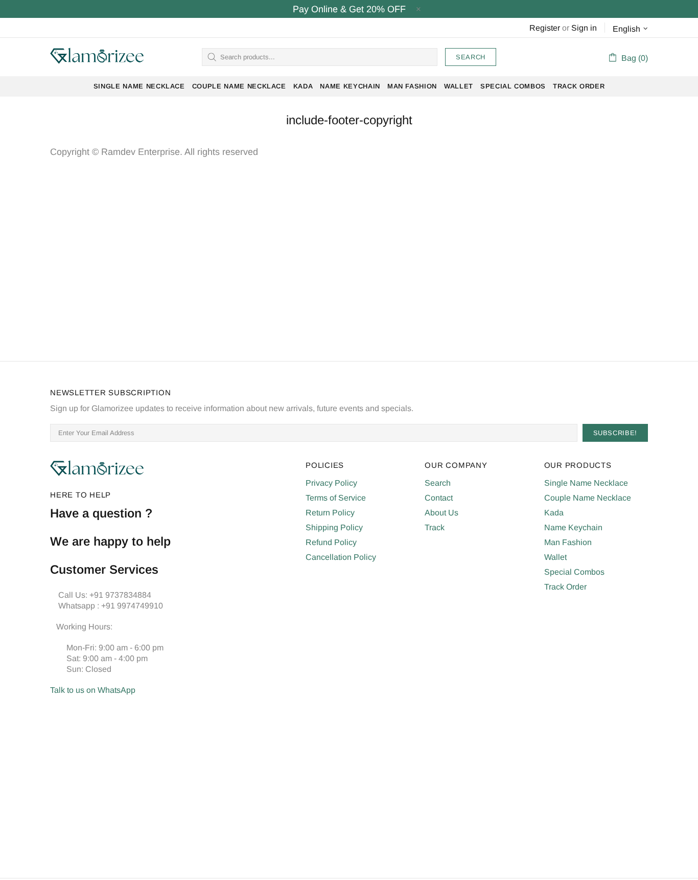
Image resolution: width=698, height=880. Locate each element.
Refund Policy (331, 542)
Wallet (555, 557)
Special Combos (574, 572)
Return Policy (330, 512)
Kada (554, 512)
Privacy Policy (331, 483)
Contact (439, 497)
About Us (441, 512)
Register (544, 28)
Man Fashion (568, 542)
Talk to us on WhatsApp (92, 690)
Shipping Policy (334, 527)
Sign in (584, 28)
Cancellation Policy (341, 557)
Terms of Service (336, 497)
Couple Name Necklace (587, 497)
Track (435, 527)
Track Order (565, 586)
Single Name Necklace (586, 483)
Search (470, 57)
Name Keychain (573, 527)
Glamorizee (97, 56)
